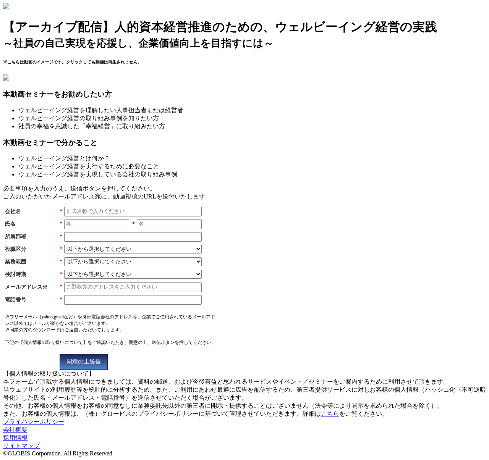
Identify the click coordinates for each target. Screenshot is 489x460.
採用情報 (15, 437)
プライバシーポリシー (33, 421)
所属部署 (33, 236)
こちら (330, 413)
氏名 (33, 224)
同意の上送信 (83, 361)
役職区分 (33, 249)
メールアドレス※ (33, 287)
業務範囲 (33, 262)
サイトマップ (21, 445)
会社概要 (15, 429)
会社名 (33, 211)
